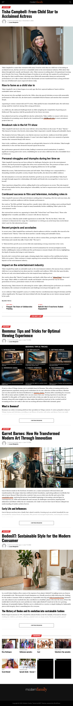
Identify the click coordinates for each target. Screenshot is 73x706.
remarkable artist (7, 497)
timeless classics (39, 393)
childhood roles (49, 118)
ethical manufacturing (56, 597)
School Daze (57, 277)
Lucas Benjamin (13, 22)
